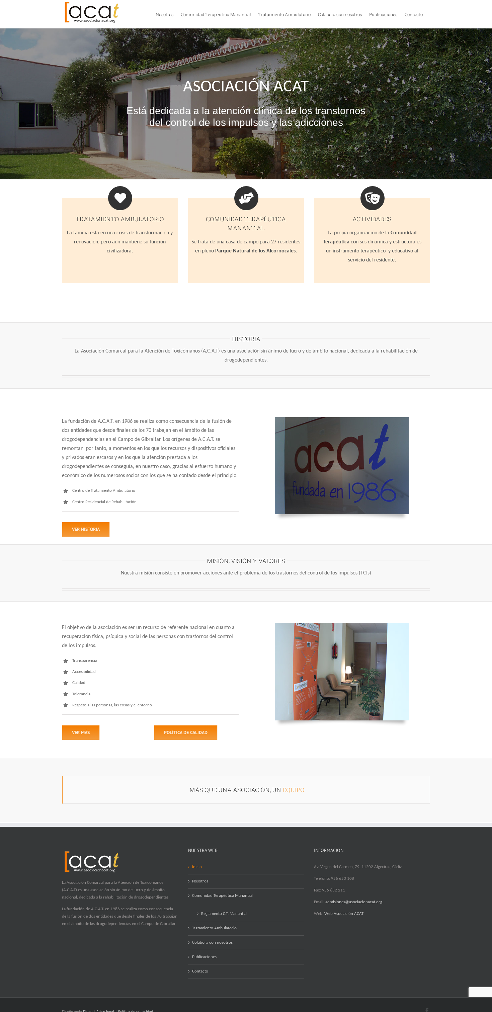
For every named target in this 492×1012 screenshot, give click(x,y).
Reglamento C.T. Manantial (224, 914)
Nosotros (200, 881)
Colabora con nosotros (212, 942)
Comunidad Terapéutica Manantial (222, 895)
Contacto (200, 971)
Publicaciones (204, 957)
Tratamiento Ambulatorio (214, 928)
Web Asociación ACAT (343, 914)
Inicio (197, 867)
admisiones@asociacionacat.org (353, 902)
